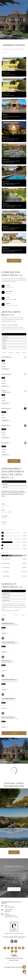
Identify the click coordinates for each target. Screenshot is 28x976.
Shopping (9, 339)
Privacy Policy (20, 967)
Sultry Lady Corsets (6, 408)
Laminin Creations (5, 425)
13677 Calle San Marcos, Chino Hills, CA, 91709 (10, 624)
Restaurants (9, 336)
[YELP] (12, 951)
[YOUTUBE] (19, 948)
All (9, 334)
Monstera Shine (5, 442)
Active (9, 342)
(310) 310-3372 (8, 911)
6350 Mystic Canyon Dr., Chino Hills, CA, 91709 (10, 681)
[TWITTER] (16, 948)
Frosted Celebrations (6, 357)
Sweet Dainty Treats (6, 374)
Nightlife (9, 348)
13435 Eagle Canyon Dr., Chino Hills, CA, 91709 (10, 718)
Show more (14, 461)
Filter (5, 52)
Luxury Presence (14, 960)
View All (14, 852)
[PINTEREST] (23, 948)
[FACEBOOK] (5, 948)
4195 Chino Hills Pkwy (6, 392)
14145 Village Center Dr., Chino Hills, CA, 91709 (10, 643)
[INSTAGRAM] (8, 948)
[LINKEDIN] (12, 948)
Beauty (9, 345)
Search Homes (14, 260)
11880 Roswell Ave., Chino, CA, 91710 (8, 699)
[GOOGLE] (16, 951)
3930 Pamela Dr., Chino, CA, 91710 (8, 662)
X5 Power (4, 390)
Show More (14, 733)
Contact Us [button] (14, 889)
